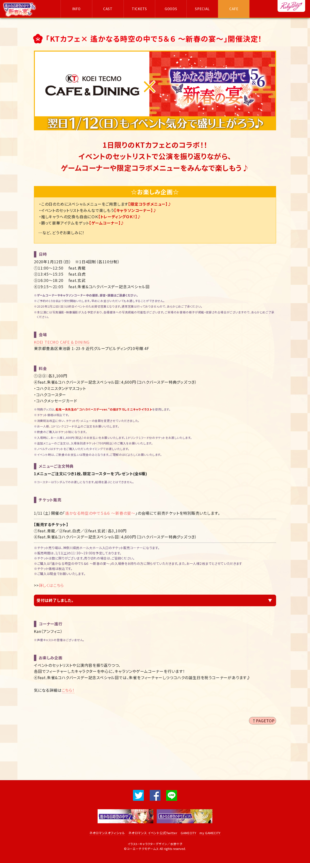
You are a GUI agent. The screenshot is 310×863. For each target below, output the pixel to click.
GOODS (171, 8)
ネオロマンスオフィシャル (107, 833)
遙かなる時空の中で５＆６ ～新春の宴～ (100, 513)
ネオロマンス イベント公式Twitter (152, 833)
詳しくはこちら (51, 585)
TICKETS (139, 8)
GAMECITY (188, 833)
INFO (76, 8)
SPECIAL (202, 8)
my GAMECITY (210, 833)
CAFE (234, 8)
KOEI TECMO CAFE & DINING (62, 342)
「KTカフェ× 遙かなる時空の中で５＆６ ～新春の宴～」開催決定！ (154, 38)
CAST (108, 8)
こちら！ (68, 690)
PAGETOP (265, 720)
